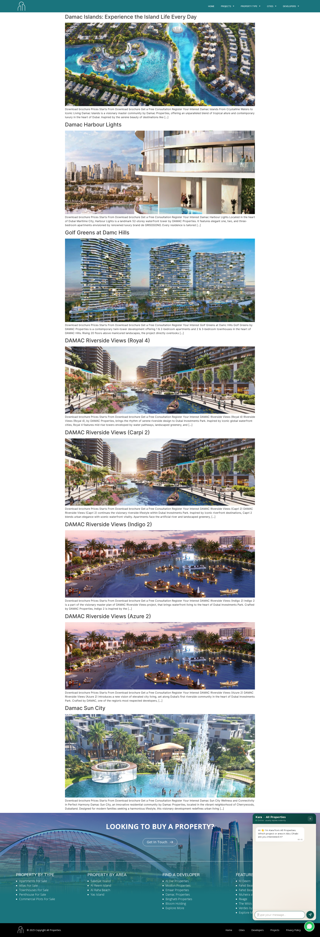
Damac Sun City (85, 708)
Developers (289, 6)
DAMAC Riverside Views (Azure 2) (108, 616)
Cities (270, 6)
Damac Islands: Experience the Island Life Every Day (131, 17)
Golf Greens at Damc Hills (97, 232)
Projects (226, 6)
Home (211, 6)
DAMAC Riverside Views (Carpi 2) (107, 432)
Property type (249, 6)
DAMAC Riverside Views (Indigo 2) (108, 524)
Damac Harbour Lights (93, 124)
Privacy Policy (293, 930)
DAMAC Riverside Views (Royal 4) (107, 340)
